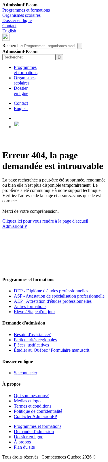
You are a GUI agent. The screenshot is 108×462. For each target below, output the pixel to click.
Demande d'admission (34, 431)
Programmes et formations (26, 10)
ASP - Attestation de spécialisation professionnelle (59, 296)
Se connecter (25, 372)
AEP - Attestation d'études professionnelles (53, 301)
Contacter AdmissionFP (35, 416)
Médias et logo (27, 400)
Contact (9, 25)
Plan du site (24, 447)
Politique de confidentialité (38, 411)
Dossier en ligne (17, 20)
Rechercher (12, 45)
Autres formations (30, 306)
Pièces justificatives (31, 344)
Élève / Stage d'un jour (34, 311)
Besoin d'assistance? (32, 334)
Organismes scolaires (21, 15)
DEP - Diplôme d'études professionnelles (51, 290)
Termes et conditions (32, 406)
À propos (22, 441)
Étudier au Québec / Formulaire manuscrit (51, 350)
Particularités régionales (35, 339)
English (9, 30)
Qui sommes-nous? (31, 395)
